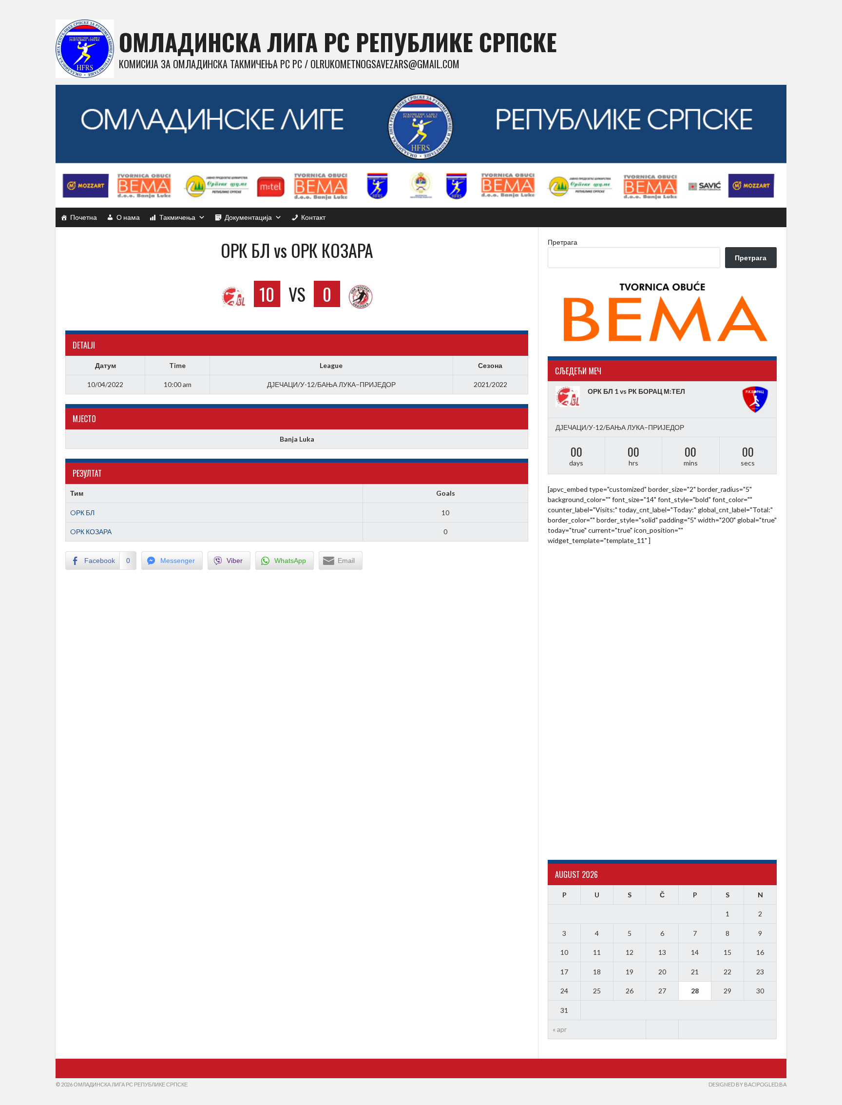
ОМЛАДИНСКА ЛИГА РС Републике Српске (338, 41)
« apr (560, 1029)
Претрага (562, 242)
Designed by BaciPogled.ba (747, 1084)
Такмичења (177, 217)
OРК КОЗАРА (91, 531)
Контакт (313, 217)
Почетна (83, 217)
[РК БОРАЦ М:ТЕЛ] (755, 399)
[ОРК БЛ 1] (569, 396)
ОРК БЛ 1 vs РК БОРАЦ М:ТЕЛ (636, 391)
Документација (248, 217)
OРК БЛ (82, 512)
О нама (128, 217)
